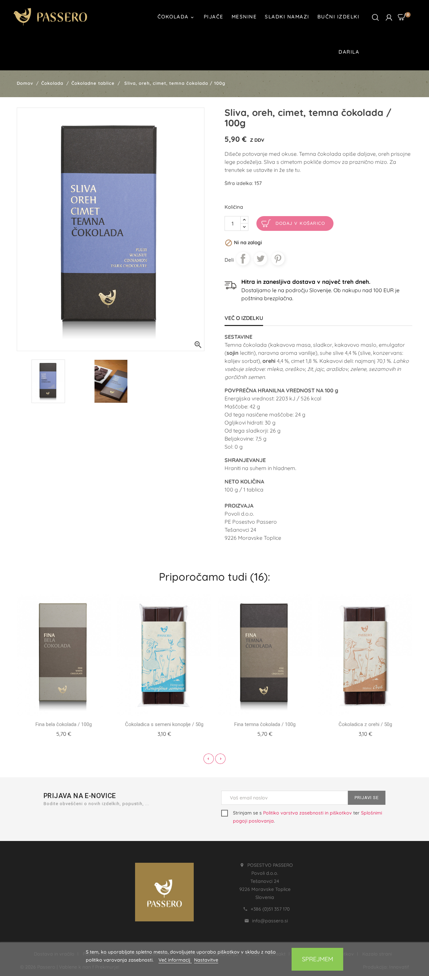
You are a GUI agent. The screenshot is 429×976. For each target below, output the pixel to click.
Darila (349, 52)
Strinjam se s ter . (307, 817)
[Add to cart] (55, 732)
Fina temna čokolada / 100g (265, 724)
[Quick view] (71, 732)
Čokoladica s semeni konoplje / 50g (164, 724)
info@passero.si (270, 921)
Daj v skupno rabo (243, 258)
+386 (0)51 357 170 (270, 909)
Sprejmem (317, 959)
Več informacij (175, 960)
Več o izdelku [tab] (244, 318)
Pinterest (278, 258)
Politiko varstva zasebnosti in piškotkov (307, 813)
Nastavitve (206, 960)
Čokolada (176, 16)
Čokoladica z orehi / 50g (365, 724)
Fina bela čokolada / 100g (64, 724)
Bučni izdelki (338, 16)
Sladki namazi (287, 16)
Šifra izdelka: (239, 183)
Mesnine (244, 16)
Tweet (260, 258)
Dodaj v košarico (300, 223)
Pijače (214, 16)
